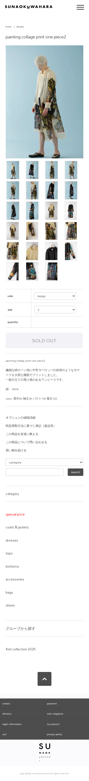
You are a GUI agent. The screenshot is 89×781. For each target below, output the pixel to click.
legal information (12, 724)
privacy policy (54, 734)
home (8, 26)
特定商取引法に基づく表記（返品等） (31, 426)
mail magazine (55, 713)
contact (6, 703)
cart (4, 734)
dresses (20, 26)
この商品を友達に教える (22, 434)
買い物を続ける (16, 450)
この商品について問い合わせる (26, 442)
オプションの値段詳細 (20, 417)
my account (53, 724)
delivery (6, 713)
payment (52, 703)
